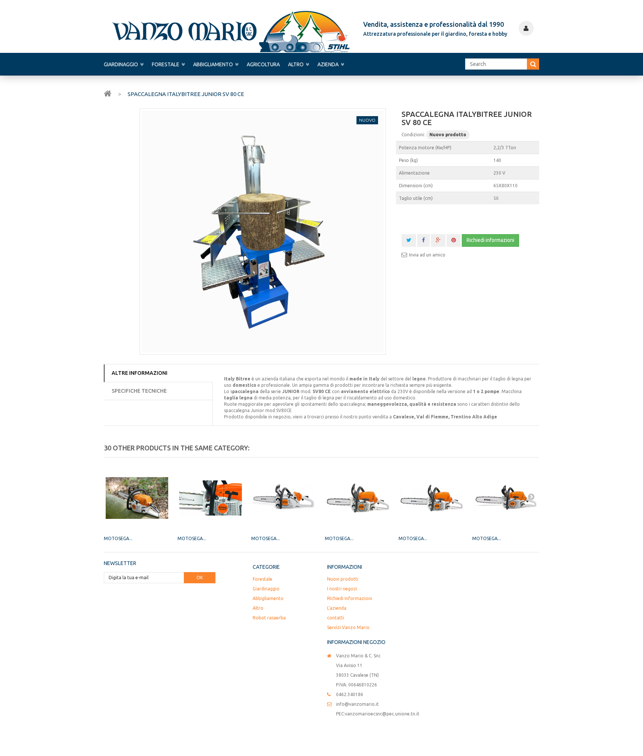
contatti (335, 617)
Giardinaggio (121, 64)
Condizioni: (413, 134)
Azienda (328, 64)
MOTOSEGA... (118, 538)
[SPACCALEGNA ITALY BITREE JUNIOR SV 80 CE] (263, 232)
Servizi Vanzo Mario (348, 627)
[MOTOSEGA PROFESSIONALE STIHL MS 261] (210, 498)
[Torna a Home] (107, 93)
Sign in (526, 28)
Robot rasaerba (269, 617)
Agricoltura (263, 64)
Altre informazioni (139, 373)
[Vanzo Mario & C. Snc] (230, 31)
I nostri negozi (342, 588)
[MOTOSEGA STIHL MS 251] (432, 498)
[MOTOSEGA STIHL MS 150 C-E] (284, 498)
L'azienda (336, 608)
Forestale (165, 64)
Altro (296, 64)
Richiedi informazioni (490, 240)
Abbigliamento (213, 64)
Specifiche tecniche (139, 391)
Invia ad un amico (427, 254)
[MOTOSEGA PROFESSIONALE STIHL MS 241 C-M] (137, 498)
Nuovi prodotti (342, 579)
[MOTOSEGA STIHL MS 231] (358, 498)
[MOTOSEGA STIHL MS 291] (505, 498)
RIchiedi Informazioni (349, 598)
